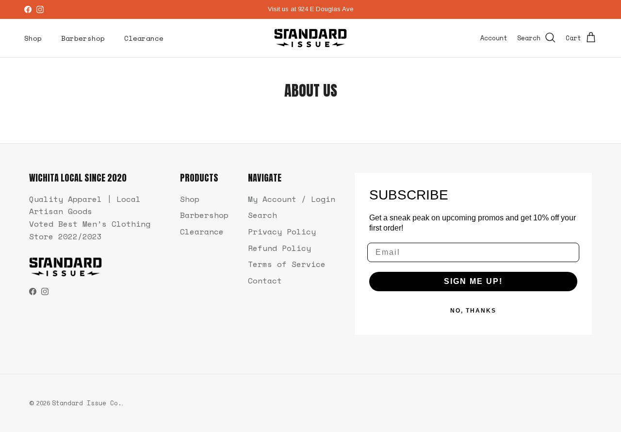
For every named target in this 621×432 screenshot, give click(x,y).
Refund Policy (279, 248)
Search (262, 215)
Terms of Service (287, 264)
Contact (265, 280)
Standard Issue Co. (87, 403)
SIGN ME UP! (473, 281)
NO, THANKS (473, 310)
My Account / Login (291, 199)
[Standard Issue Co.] (310, 38)
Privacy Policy (282, 231)
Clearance (143, 38)
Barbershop (83, 38)
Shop (33, 38)
